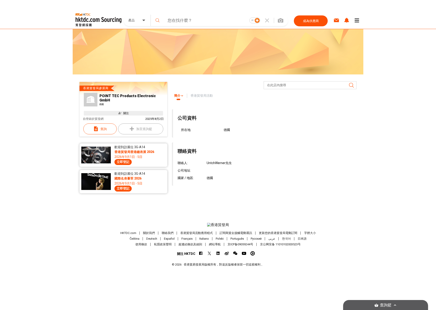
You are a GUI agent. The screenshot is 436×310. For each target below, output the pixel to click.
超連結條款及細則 (190, 244)
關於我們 (149, 233)
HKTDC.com (128, 233)
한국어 (286, 238)
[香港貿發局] (218, 225)
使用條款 (141, 244)
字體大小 (310, 233)
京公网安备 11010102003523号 (280, 244)
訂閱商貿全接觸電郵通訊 (236, 233)
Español (169, 238)
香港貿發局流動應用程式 (196, 233)
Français (187, 238)
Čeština (134, 238)
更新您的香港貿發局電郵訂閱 (278, 233)
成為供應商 (311, 21)
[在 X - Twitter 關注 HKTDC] (209, 253)
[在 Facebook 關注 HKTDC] (201, 253)
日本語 (302, 238)
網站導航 (215, 244)
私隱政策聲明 (163, 244)
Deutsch (151, 238)
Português (237, 238)
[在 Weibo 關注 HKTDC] (227, 253)
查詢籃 (385, 305)
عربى (271, 238)
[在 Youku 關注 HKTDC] (252, 253)
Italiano (204, 238)
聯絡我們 (167, 233)
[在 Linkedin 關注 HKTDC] (218, 253)
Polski (220, 238)
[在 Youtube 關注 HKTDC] (244, 253)
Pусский (256, 238)
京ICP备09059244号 (240, 244)
